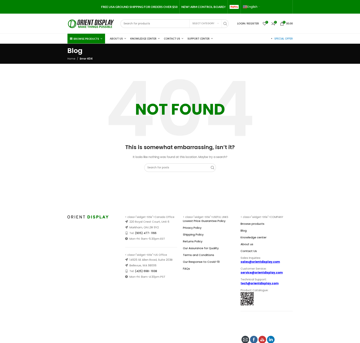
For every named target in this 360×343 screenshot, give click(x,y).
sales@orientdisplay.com (260, 262)
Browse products (252, 224)
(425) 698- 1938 (146, 271)
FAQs (186, 269)
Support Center (198, 38)
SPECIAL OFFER (283, 38)
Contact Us (172, 38)
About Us (116, 38)
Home (71, 59)
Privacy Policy (192, 228)
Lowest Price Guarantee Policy (204, 221)
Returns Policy (192, 241)
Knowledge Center (143, 38)
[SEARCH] (226, 23)
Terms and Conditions (198, 255)
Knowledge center (253, 237)
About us (247, 244)
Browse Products (86, 38)
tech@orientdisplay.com (260, 283)
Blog (244, 231)
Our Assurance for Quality (201, 248)
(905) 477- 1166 (145, 233)
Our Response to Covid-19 (201, 262)
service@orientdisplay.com (262, 273)
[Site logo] (91, 23)
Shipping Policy (193, 234)
